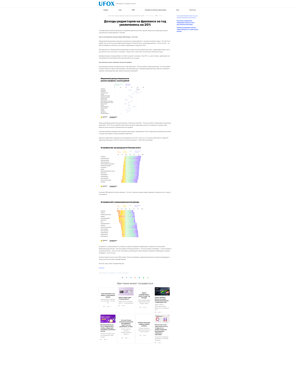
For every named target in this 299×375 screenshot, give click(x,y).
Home (109, 15)
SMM (133, 10)
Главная (105, 10)
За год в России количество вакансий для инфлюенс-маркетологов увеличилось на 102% (126, 323)
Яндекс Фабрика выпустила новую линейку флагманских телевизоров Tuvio (162, 300)
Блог (177, 10)
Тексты (119, 273)
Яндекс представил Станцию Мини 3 (125, 298)
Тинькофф (125, 273)
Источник (101, 268)
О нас (120, 10)
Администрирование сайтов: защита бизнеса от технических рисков (187, 29)
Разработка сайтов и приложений (155, 10)
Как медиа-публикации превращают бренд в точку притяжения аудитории (185, 22)
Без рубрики (151, 15)
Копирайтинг (112, 273)
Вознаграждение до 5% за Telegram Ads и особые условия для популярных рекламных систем (107, 328)
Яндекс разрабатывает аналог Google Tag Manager (144, 295)
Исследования (103, 273)
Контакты (193, 10)
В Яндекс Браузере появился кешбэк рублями (144, 324)
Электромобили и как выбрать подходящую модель (108, 295)
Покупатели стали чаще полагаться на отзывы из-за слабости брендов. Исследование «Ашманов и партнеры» (161, 329)
